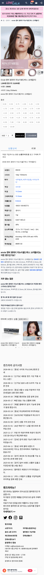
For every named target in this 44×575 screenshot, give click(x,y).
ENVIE (8, 86)
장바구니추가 (20, 135)
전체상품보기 (27, 535)
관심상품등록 (32, 135)
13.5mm (19, 196)
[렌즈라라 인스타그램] (16, 517)
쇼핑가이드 (23, 154)
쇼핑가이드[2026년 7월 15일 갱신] (24, 14)
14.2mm (19, 191)
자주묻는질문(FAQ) (29, 528)
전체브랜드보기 (10, 539)
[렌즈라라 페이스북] (10, 517)
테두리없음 (27, 180)
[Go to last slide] (4, 47)
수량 (7, 135)
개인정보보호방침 (11, 535)
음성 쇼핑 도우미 (10, 532)
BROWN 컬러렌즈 (36, 270)
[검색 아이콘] (26, 2)
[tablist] (22, 148)
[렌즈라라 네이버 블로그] (21, 517)
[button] (19, 72)
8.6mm (18, 201)
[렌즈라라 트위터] (5, 517)
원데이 (8, 20)
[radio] (4, 104)
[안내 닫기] (35, 570)
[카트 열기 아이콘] (36, 2)
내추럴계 (19, 180)
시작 (30, 570)
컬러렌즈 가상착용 (29, 532)
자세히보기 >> (9, 511)
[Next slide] (39, 47)
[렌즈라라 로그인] (41, 2)
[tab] (12, 148)
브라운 (18, 187)
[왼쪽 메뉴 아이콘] (2, 2)
